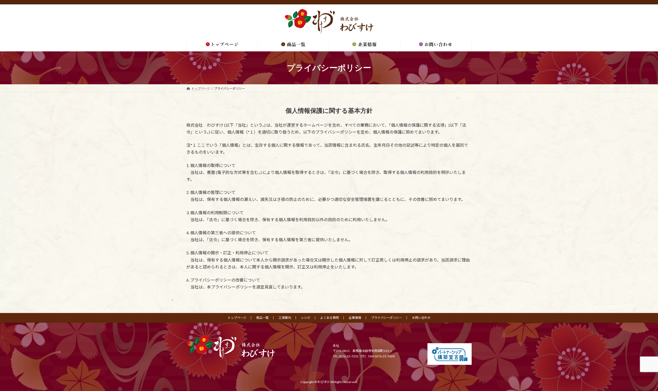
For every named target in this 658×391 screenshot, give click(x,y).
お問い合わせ (421, 318)
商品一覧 (262, 318)
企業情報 (355, 318)
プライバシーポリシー (386, 318)
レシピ (305, 318)
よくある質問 (329, 318)
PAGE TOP (639, 374)
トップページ (237, 318)
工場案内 (285, 318)
